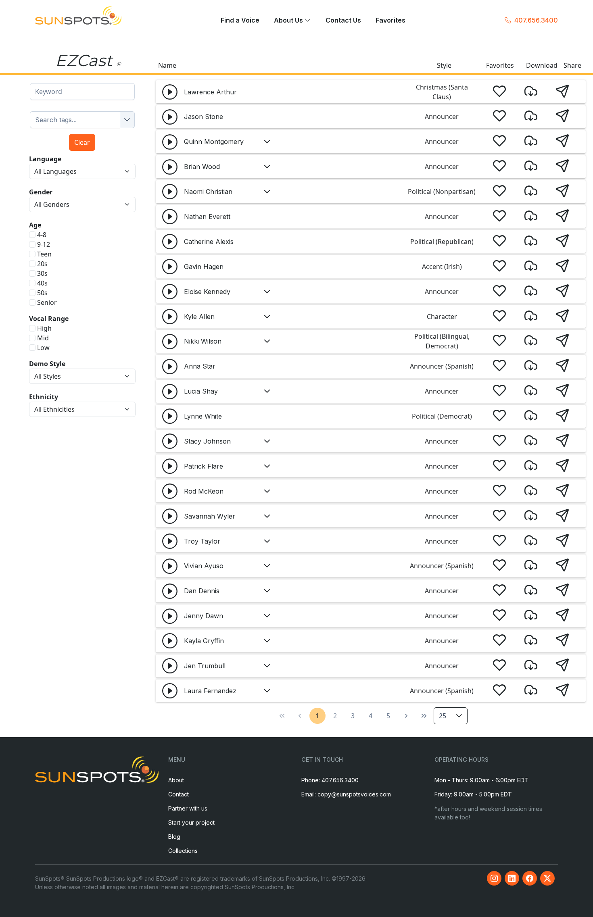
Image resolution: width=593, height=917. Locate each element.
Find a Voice (240, 20)
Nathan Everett (207, 217)
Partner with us (187, 808)
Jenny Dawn (203, 616)
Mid (43, 337)
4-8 (41, 234)
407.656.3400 (536, 20)
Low (43, 347)
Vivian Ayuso (203, 566)
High (44, 328)
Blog (174, 836)
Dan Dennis (201, 591)
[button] (169, 91)
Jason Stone (203, 117)
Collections (183, 850)
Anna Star (199, 366)
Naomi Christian (208, 192)
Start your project (191, 822)
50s (42, 292)
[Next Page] (406, 716)
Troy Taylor (202, 541)
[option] (75, 119)
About (176, 780)
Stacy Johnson (207, 441)
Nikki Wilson (202, 341)
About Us (289, 20)
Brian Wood (202, 167)
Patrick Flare (203, 466)
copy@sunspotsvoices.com (354, 794)
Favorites (390, 20)
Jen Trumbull (205, 666)
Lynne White (203, 416)
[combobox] (82, 91)
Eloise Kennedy (207, 292)
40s (42, 283)
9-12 (43, 244)
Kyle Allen (199, 317)
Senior (47, 302)
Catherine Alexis (209, 242)
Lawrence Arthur (210, 92)
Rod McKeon (203, 491)
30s (42, 273)
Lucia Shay (201, 391)
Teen (44, 254)
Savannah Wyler (209, 516)
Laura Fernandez (210, 691)
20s (42, 263)
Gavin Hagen (203, 267)
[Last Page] (424, 716)
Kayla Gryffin (204, 641)
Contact (178, 794)
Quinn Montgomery (214, 142)
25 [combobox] (442, 715)
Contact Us (343, 20)
